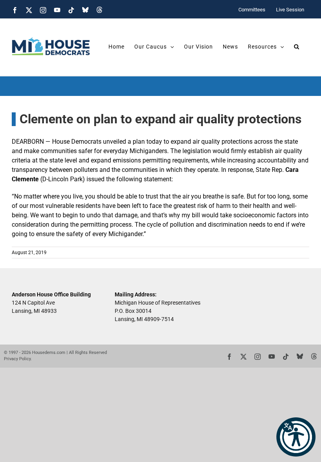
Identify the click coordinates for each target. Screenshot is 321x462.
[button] (296, 437)
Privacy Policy (17, 358)
